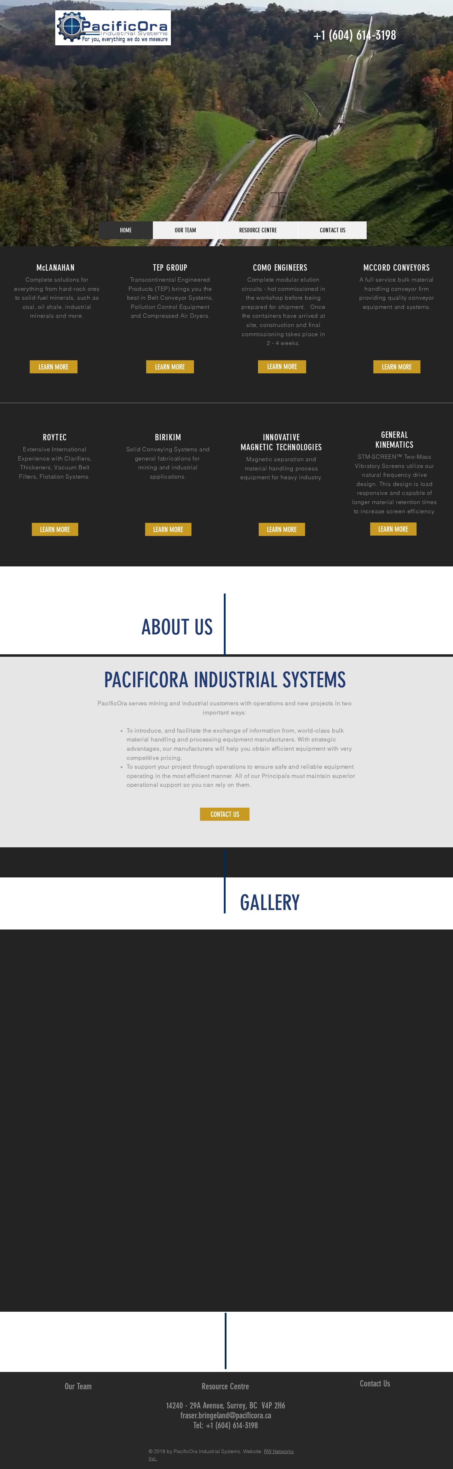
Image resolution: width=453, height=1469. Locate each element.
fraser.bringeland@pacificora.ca (225, 1415)
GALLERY (270, 902)
